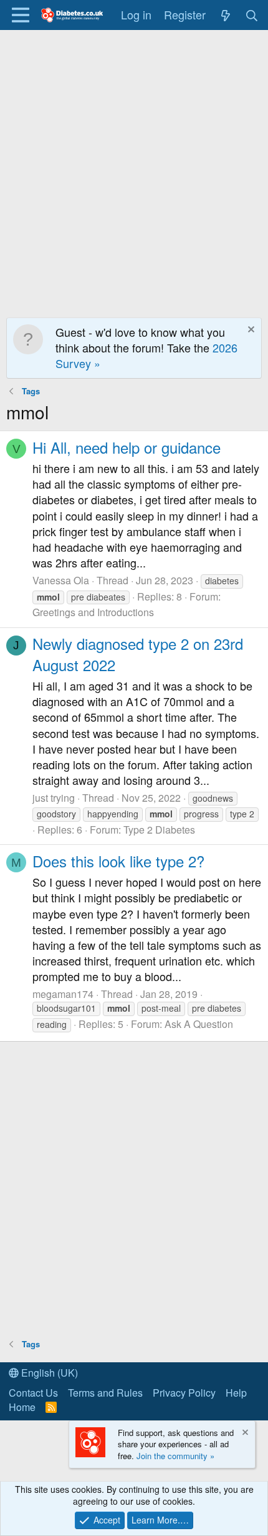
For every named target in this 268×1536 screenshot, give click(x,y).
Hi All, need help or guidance (126, 447)
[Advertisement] (134, 170)
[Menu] (20, 15)
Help (236, 1392)
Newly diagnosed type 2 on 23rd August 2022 (137, 654)
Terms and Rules (105, 1392)
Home (22, 1407)
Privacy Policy (184, 1392)
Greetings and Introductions (93, 612)
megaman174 (62, 994)
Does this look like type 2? (118, 861)
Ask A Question (199, 1024)
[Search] (252, 14)
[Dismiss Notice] (249, 330)
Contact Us (33, 1392)
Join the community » (175, 1456)
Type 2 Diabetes (159, 829)
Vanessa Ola (60, 580)
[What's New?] (225, 14)
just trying (53, 797)
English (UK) (48, 1372)
